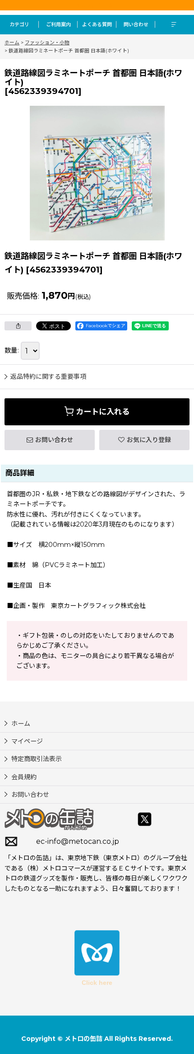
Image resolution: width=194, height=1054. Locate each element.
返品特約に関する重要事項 (48, 376)
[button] (174, 25)
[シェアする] (18, 325)
